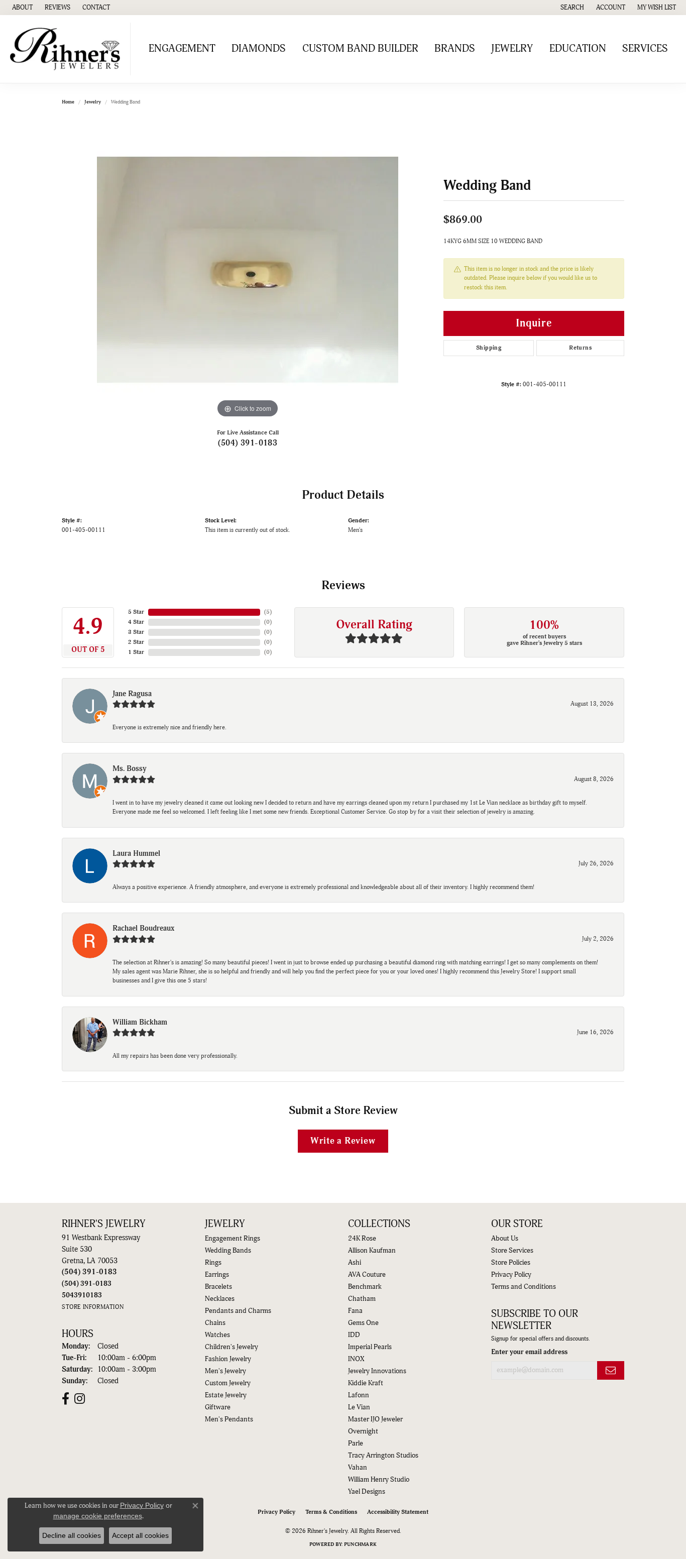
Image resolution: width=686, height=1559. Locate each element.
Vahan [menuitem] (357, 1467)
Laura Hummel (136, 853)
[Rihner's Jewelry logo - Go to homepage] (68, 49)
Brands (454, 48)
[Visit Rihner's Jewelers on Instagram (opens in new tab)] (79, 1399)
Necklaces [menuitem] (220, 1298)
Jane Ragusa (132, 694)
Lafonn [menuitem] (358, 1395)
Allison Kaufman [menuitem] (372, 1250)
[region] (247, 269)
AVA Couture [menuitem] (367, 1274)
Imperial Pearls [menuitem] (370, 1347)
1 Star (136, 652)
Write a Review (342, 1141)
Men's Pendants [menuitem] (229, 1419)
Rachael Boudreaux (143, 928)
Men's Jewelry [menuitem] (225, 1371)
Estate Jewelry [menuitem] (226, 1395)
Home (68, 102)
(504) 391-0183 (248, 443)
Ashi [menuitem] (354, 1262)
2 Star (136, 642)
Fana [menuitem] (355, 1310)
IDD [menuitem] (354, 1335)
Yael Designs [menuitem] (366, 1491)
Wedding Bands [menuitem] (228, 1250)
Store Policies (510, 1262)
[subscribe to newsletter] (610, 1370)
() (268, 612)
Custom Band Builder (360, 48)
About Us (504, 1238)
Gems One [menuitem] (363, 1322)
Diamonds (259, 48)
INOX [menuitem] (356, 1359)
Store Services (512, 1250)
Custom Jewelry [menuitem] (228, 1383)
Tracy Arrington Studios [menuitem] (383, 1455)
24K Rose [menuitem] (362, 1238)
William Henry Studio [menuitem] (378, 1479)
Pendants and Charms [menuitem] (238, 1310)
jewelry (92, 102)
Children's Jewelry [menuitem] (231, 1347)
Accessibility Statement (397, 1512)
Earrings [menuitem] (217, 1274)
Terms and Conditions (523, 1286)
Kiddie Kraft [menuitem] (365, 1383)
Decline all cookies (71, 1535)
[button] (571, 7)
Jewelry (512, 48)
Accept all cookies (140, 1535)
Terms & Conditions (331, 1512)
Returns (580, 348)
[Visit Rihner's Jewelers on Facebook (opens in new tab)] (65, 1399)
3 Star (136, 632)
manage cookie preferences (97, 1516)
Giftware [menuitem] (218, 1407)
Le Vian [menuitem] (359, 1407)
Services (645, 48)
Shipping (488, 348)
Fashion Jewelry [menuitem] (228, 1359)
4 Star (136, 622)
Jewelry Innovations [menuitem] (377, 1371)
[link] (21, 7)
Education (577, 48)
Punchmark (360, 1544)
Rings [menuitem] (213, 1262)
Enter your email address (529, 1352)
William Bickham (139, 1022)
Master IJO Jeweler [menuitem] (375, 1419)
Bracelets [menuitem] (218, 1286)
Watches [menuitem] (217, 1335)
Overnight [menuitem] (363, 1431)
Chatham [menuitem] (362, 1298)
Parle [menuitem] (355, 1443)
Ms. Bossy (129, 768)
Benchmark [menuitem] (365, 1286)
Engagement (182, 48)
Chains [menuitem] (215, 1322)
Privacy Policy (511, 1274)
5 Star (136, 612)
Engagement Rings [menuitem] (232, 1238)
